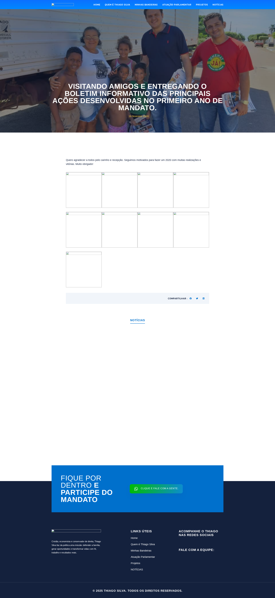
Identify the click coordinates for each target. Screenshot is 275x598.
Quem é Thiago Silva (117, 4)
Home (97, 4)
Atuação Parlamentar (176, 4)
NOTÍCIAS (218, 4)
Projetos (202, 4)
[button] (190, 298)
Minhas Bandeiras (146, 4)
